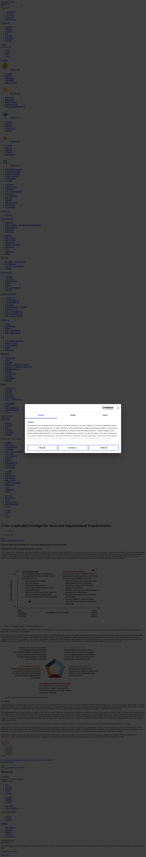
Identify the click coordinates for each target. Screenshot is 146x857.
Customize (72, 448)
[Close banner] (118, 408)
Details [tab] (73, 415)
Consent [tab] (41, 415)
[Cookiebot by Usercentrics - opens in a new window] (104, 408)
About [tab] (105, 415)
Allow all (104, 448)
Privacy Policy (104, 441)
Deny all (42, 448)
